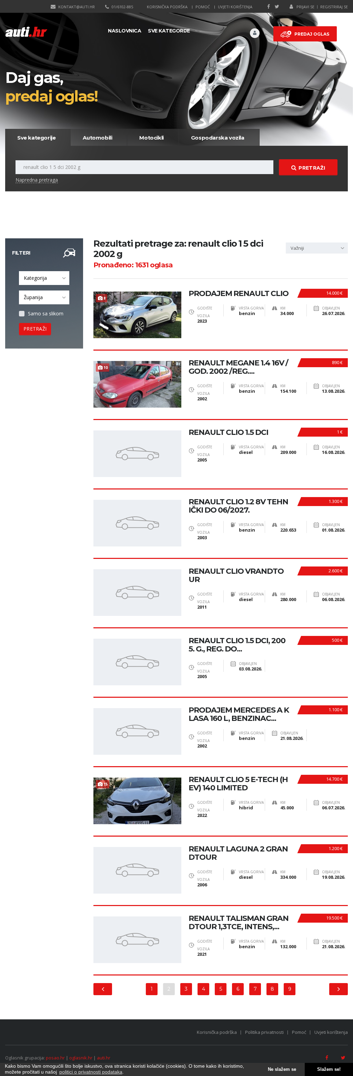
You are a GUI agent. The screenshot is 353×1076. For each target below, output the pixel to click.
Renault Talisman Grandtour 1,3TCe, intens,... (239, 922)
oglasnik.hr (80, 1058)
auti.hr (103, 1058)
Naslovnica (124, 31)
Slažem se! (329, 1069)
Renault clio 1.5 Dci (228, 432)
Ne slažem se (282, 1069)
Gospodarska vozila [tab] (217, 137)
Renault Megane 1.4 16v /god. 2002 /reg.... (238, 367)
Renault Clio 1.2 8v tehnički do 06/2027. (238, 506)
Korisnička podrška (167, 6)
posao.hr (55, 1058)
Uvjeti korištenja (235, 6)
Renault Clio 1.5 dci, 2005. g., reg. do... (237, 645)
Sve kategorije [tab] (36, 137)
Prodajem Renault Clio (239, 293)
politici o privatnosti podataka (90, 1072)
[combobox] (44, 278)
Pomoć (202, 6)
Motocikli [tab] (151, 137)
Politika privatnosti (264, 1032)
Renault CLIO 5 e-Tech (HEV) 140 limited (238, 783)
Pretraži (312, 168)
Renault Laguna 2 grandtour (238, 853)
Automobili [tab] (97, 137)
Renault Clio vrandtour (236, 575)
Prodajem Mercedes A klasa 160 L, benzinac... (239, 714)
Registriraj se (334, 6)
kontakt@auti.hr (76, 6)
